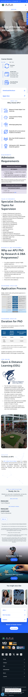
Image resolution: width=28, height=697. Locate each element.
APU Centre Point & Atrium (10, 461)
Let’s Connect (14, 628)
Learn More (14, 559)
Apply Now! (27, 15)
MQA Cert (4, 519)
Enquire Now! (27, 22)
